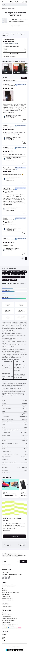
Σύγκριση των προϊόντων (7, 598)
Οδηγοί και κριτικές (6, 596)
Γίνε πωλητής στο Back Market (8, 585)
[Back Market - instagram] (3, 578)
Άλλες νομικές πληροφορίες (8, 620)
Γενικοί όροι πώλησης (6, 614)
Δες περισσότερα (7, 204)
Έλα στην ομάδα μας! (6, 576)
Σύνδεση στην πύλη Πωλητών (8, 587)
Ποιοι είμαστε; (5, 572)
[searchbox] (15, 4)
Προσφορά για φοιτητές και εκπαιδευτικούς (11, 574)
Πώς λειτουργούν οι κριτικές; (9, 56)
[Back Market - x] (9, 578)
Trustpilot (4, 634)
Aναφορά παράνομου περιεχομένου (10, 624)
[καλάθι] (26, 2)
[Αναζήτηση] (3, 5)
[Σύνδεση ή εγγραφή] (23, 2)
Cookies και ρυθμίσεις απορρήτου (9, 618)
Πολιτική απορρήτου (6, 616)
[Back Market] (14, 1)
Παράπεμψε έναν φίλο (7, 606)
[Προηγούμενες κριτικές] (22, 258)
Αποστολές (4, 590)
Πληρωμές (4, 588)
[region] (14, 68)
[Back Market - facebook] (6, 578)
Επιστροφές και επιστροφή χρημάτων (10, 592)
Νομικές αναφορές (6, 622)
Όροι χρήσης (5, 612)
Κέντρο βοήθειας (6, 594)
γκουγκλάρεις (6, 530)
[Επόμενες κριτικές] (26, 258)
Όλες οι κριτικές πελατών (7, 600)
